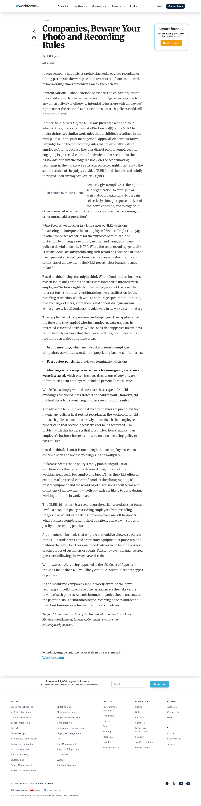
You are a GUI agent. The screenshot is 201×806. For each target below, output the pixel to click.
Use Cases (79, 6)
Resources (117, 6)
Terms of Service (69, 795)
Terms (170, 744)
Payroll (14, 728)
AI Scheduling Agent (21, 712)
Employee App (18, 733)
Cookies (171, 733)
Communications (20, 749)
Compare (140, 722)
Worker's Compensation (23, 770)
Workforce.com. (53, 658)
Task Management (66, 744)
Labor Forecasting (20, 722)
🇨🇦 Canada (35, 790)
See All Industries (112, 747)
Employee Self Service (68, 717)
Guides (139, 712)
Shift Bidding (17, 759)
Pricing (133, 6)
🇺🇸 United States (19, 790)
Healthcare (108, 715)
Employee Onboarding (22, 744)
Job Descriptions (144, 742)
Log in (160, 6)
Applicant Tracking (66, 765)
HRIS (59, 738)
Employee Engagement (69, 733)
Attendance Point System (24, 738)
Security (139, 736)
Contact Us (173, 712)
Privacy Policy (174, 738)
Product (62, 6)
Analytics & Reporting (68, 749)
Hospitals (108, 742)
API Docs (139, 717)
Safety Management (21, 765)
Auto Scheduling (19, 754)
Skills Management (66, 712)
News (170, 717)
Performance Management (71, 728)
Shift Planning (64, 706)
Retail (105, 726)
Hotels (106, 721)
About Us (172, 706)
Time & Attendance (21, 717)
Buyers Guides (142, 747)
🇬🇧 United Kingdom (52, 790)
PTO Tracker (63, 754)
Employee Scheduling (22, 706)
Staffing (107, 731)
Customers (98, 6)
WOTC (60, 759)
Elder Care (108, 736)
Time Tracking (64, 722)
